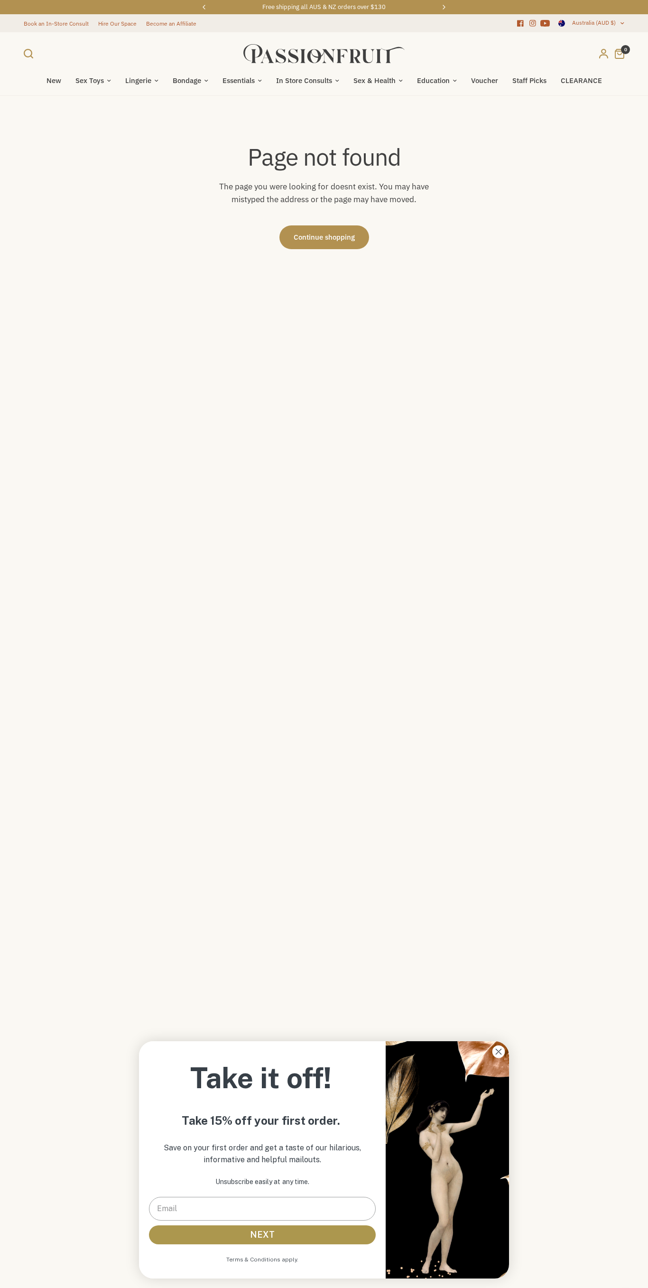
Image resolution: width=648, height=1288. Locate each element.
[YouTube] (545, 23)
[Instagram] (533, 23)
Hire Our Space (117, 23)
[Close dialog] (498, 1051)
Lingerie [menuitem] (138, 80)
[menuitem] (58, 23)
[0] (617, 53)
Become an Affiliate (171, 23)
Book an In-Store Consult (56, 23)
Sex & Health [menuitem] (374, 80)
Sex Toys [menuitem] (89, 80)
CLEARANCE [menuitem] (581, 80)
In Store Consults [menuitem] (304, 80)
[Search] (31, 53)
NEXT (262, 1235)
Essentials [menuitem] (238, 80)
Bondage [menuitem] (187, 80)
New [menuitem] (53, 80)
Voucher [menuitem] (484, 80)
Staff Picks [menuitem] (529, 80)
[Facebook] (520, 23)
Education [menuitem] (433, 80)
